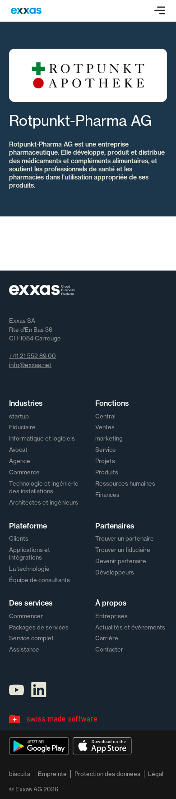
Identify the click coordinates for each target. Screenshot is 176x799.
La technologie (29, 568)
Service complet (31, 638)
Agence (19, 460)
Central (105, 416)
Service (105, 449)
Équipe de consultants (39, 579)
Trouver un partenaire (124, 538)
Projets (105, 460)
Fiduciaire (22, 427)
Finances (107, 494)
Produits (106, 472)
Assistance (24, 649)
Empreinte (52, 773)
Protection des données (107, 773)
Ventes (105, 427)
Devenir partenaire (120, 561)
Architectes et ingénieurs (43, 502)
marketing (109, 438)
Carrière (106, 638)
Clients (18, 538)
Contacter (109, 649)
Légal (155, 773)
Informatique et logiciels (42, 438)
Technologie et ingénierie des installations (44, 487)
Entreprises (111, 616)
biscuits (19, 773)
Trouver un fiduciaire (122, 549)
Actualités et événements (130, 627)
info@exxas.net (30, 364)
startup (19, 416)
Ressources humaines (125, 483)
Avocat (18, 449)
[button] (159, 11)
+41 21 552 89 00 (32, 355)
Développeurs (114, 572)
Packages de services (39, 627)
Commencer (26, 616)
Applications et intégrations (29, 553)
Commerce (24, 472)
